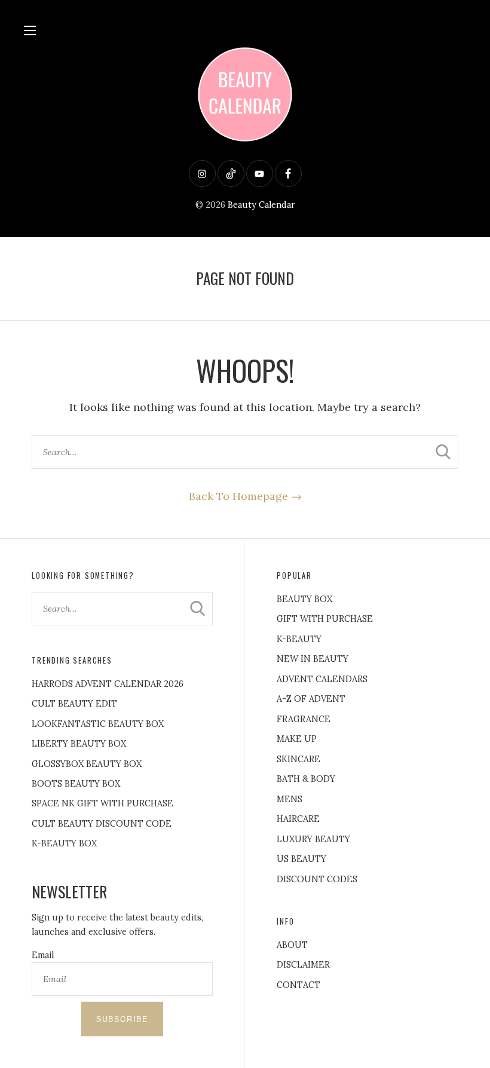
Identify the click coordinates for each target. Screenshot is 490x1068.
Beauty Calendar (261, 205)
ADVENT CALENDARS (322, 679)
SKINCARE (298, 759)
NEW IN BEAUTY (312, 658)
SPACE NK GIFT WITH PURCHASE (102, 803)
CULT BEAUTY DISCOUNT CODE (102, 823)
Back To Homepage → (245, 496)
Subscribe (122, 1019)
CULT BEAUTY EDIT (74, 703)
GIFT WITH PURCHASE (325, 618)
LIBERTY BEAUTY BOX (79, 743)
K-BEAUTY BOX (64, 843)
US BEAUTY (301, 859)
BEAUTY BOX (304, 599)
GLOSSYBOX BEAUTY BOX (87, 764)
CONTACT (298, 985)
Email (43, 955)
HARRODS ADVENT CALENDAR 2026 (107, 684)
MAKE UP (297, 739)
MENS (289, 799)
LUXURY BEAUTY (313, 839)
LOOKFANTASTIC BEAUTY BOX (98, 724)
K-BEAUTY (299, 639)
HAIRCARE (298, 819)
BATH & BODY (306, 779)
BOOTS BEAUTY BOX (76, 783)
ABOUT (292, 945)
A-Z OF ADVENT (311, 698)
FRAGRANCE (303, 719)
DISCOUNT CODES (317, 879)
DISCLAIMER (303, 964)
